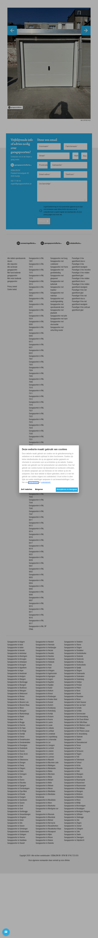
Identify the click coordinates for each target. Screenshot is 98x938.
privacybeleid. (33, 483)
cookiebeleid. (46, 483)
